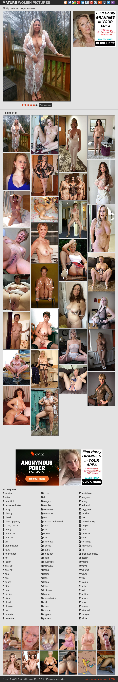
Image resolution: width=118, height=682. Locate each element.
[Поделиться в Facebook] (69, 2)
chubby (8, 513)
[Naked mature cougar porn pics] (45, 175)
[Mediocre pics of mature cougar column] (16, 330)
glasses (47, 545)
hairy (7, 550)
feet (45, 529)
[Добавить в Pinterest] (91, 2)
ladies (46, 574)
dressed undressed (53, 521)
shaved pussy (88, 521)
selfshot (85, 513)
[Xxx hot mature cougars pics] (45, 242)
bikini (7, 598)
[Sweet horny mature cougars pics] (16, 367)
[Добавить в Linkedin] (82, 2)
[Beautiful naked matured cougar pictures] (73, 260)
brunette (8, 614)
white (84, 618)
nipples (47, 614)
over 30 (8, 566)
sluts (83, 529)
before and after (12, 505)
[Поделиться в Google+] (78, 2)
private (84, 598)
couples (47, 505)
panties (47, 618)
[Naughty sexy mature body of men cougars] (45, 209)
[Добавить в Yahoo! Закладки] (113, 2)
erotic (46, 525)
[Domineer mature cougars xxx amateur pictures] (16, 251)
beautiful (9, 501)
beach (7, 590)
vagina (84, 562)
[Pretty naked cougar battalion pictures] (101, 350)
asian (7, 497)
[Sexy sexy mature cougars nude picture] (73, 187)
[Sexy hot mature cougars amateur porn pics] (45, 285)
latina (46, 582)
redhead (85, 505)
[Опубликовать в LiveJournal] (87, 2)
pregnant (86, 497)
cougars (47, 501)
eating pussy (11, 525)
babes (7, 582)
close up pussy (12, 521)
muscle (47, 610)
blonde (8, 602)
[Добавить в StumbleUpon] (100, 2)
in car (46, 493)
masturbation (49, 598)
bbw (6, 586)
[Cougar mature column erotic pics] (101, 137)
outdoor (85, 594)
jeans (46, 570)
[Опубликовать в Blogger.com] (65, 2)
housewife (48, 562)
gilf (6, 541)
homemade (10, 554)
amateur (8, 493)
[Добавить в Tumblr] (104, 2)
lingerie (47, 594)
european (9, 533)
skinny (84, 606)
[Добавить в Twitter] (108, 2)
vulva (84, 566)
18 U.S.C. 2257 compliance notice (49, 679)
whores (85, 570)
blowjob (8, 606)
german (8, 537)
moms (46, 606)
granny (46, 550)
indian (7, 562)
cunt (45, 517)
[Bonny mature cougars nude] (101, 310)
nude (84, 586)
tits (82, 550)
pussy (84, 501)
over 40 (8, 570)
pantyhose (86, 493)
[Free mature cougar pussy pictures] (16, 209)
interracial (48, 566)
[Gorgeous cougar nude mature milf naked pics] (16, 405)
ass (6, 578)
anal (6, 574)
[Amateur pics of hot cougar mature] (101, 272)
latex (45, 578)
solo (83, 537)
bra (6, 610)
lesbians (47, 590)
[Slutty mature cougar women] (37, 56)
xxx (83, 578)
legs (45, 586)
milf (45, 602)
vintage (85, 614)
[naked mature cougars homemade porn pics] (101, 228)
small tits (85, 533)
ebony (7, 529)
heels (46, 558)
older (84, 590)
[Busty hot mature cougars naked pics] (16, 292)
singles (85, 525)
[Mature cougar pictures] (73, 379)
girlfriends (48, 541)
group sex (48, 554)
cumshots (48, 513)
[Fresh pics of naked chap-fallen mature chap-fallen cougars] (73, 305)
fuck (45, 537)
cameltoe (9, 618)
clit (44, 497)
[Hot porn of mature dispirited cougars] (73, 143)
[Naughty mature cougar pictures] (73, 346)
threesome (86, 545)
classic (8, 517)
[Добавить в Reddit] (95, 2)
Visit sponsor (45, 105)
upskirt (84, 558)
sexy (83, 602)
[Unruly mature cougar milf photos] (73, 219)
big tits (8, 594)
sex (83, 517)
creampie (48, 509)
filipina (46, 533)
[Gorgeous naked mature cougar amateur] (45, 329)
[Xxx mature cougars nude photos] (101, 389)
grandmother (11, 545)
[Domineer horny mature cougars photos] (45, 412)
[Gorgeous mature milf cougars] (45, 134)
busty (7, 509)
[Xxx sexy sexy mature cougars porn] (101, 182)
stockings (86, 541)
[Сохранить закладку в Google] (74, 2)
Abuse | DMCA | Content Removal (18, 679)
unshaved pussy (89, 554)
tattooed (85, 610)
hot (6, 558)
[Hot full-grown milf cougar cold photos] (45, 369)
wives (84, 574)
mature (84, 582)
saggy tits (86, 509)
